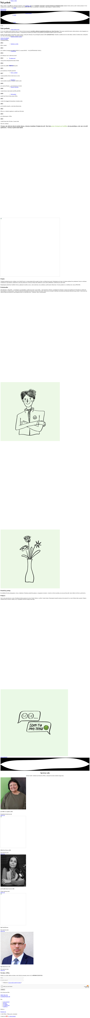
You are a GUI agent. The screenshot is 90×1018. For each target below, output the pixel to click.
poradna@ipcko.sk (5, 996)
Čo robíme (5, 1004)
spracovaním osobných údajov (14, 982)
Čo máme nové (6, 1005)
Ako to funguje (6, 1001)
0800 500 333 (4, 995)
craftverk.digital (12, 1016)
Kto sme (5, 1003)
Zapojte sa (5, 1006)
